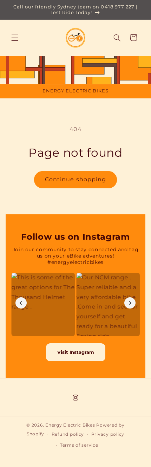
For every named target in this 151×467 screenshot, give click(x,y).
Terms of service (79, 445)
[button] (15, 38)
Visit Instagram (75, 352)
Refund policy (68, 434)
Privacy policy (107, 434)
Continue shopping (75, 179)
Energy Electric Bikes (70, 425)
